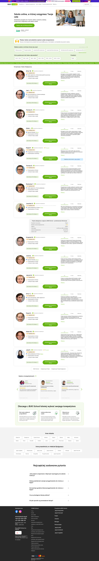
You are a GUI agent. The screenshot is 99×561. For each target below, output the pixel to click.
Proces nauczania (34, 518)
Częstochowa (37, 437)
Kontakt (32, 512)
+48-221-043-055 (20, 518)
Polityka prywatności (34, 543)
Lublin (53, 440)
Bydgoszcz (26, 437)
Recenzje (33, 520)
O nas (32, 510)
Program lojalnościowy (35, 546)
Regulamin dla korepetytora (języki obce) (37, 534)
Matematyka (29, 450)
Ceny (32, 526)
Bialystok (18, 437)
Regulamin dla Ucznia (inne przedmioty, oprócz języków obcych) (37, 538)
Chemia (59, 450)
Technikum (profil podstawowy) (82, 50)
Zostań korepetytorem (47, 4)
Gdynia (53, 437)
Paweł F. (28, 147)
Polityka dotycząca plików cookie (37, 545)
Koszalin (31, 440)
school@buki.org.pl (21, 516)
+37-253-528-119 (20, 520)
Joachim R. (29, 203)
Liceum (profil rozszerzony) (38, 50)
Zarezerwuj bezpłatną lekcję (50, 83)
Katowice (76, 437)
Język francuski (77, 450)
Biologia (67, 450)
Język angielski (19, 450)
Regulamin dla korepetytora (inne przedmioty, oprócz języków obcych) (37, 530)
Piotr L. (26, 382)
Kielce (17, 440)
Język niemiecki (50, 450)
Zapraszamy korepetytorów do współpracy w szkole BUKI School (37, 523)
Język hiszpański (57, 453)
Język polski (39, 450)
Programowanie (45, 453)
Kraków (39, 440)
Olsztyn (69, 440)
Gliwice (61, 437)
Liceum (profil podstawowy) (52, 50)
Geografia (35, 453)
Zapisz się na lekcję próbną (24, 25)
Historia (27, 453)
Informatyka (18, 453)
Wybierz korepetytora (30, 4)
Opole (77, 440)
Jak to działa (38, 4)
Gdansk (46, 437)
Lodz (46, 440)
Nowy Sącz (61, 440)
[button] (97, 1)
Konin (24, 440)
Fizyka (56, 515)
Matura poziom (18, 50)
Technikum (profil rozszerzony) (67, 50)
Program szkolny (27, 50)
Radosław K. (70, 382)
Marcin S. (48, 382)
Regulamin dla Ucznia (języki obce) (37, 541)
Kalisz (68, 437)
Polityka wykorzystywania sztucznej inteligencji (37, 549)
